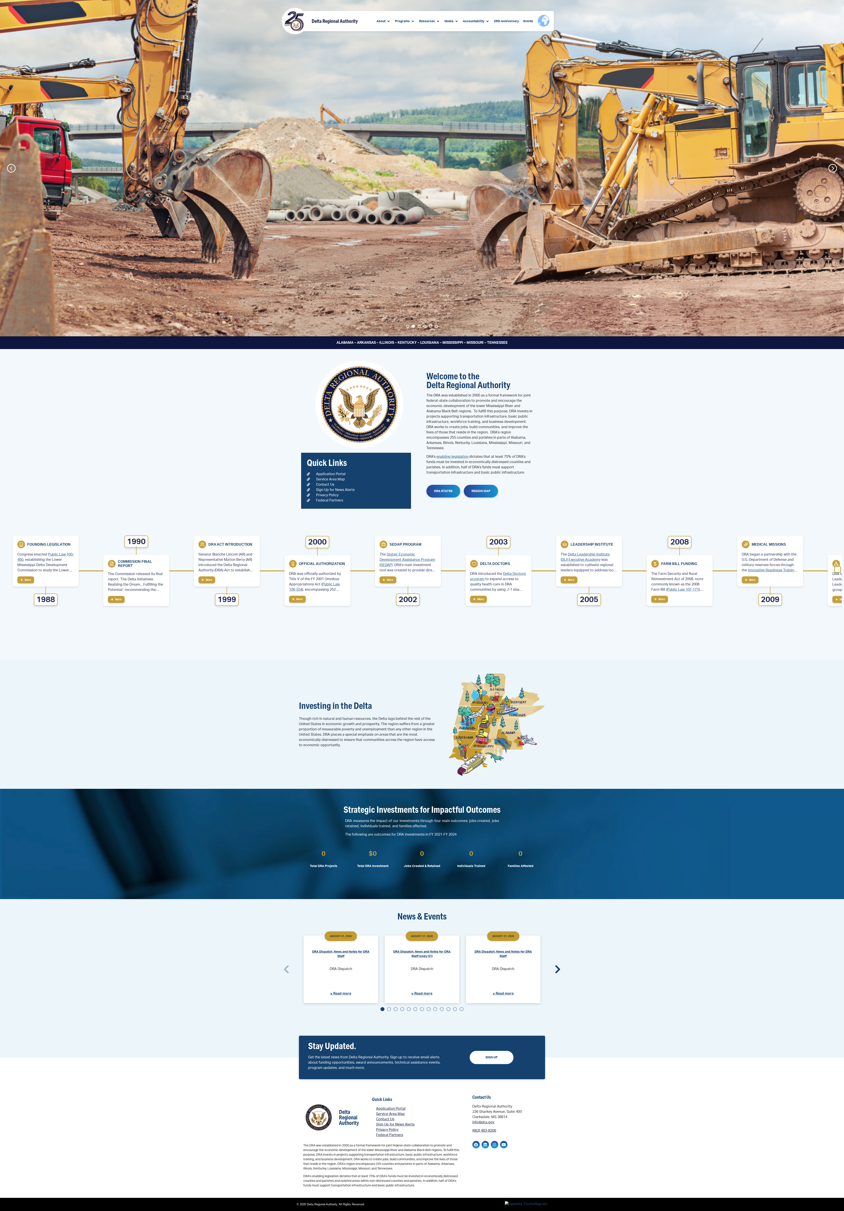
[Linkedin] (485, 1144)
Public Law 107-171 (683, 589)
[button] (383, 21)
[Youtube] (503, 1144)
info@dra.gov (483, 1122)
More (27, 580)
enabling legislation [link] (452, 456)
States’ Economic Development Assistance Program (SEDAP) (407, 560)
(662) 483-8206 (484, 1130)
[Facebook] (476, 1144)
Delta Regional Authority (335, 21)
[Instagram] (494, 1144)
